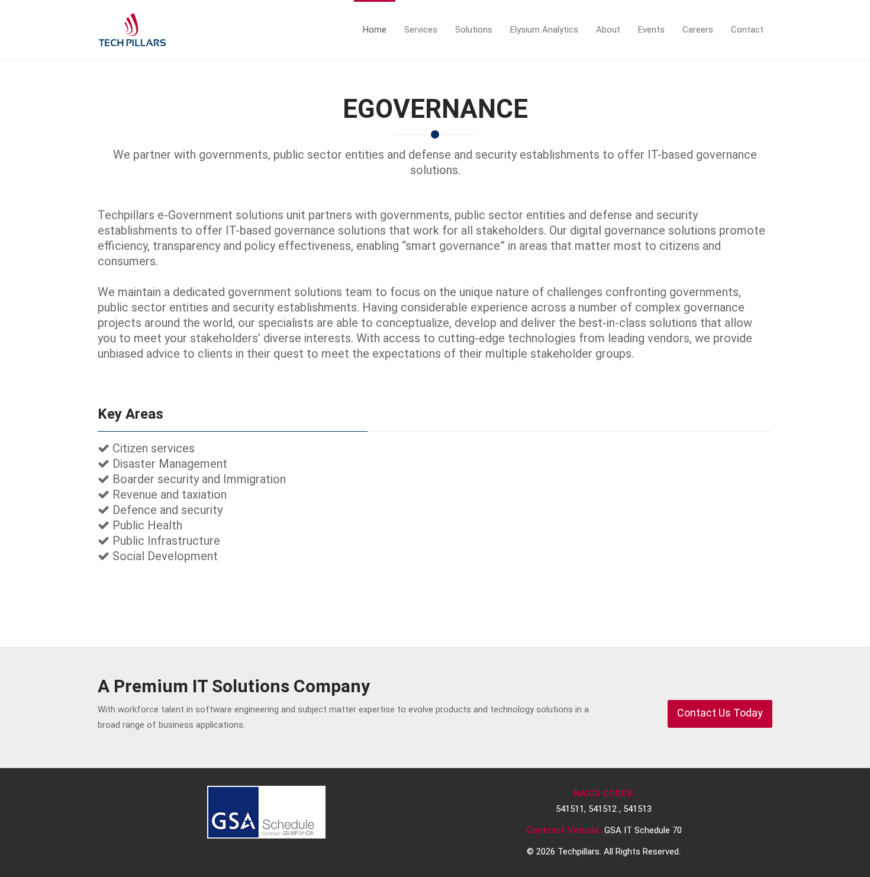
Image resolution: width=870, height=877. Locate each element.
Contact (747, 29)
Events (651, 29)
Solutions (473, 29)
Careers (697, 29)
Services (420, 29)
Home (374, 29)
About (608, 29)
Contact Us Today (720, 712)
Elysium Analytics (544, 29)
